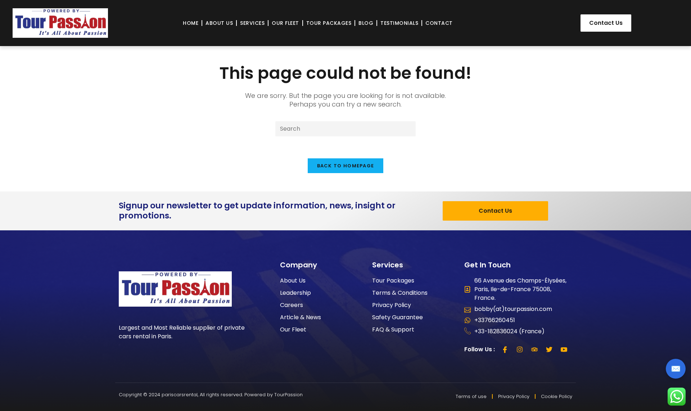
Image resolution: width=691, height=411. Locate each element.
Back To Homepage (345, 165)
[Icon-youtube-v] (563, 349)
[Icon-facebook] (504, 349)
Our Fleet (285, 23)
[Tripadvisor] (534, 349)
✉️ (676, 368)
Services (252, 23)
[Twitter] (549, 349)
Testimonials (399, 23)
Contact (439, 23)
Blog (365, 23)
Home (190, 23)
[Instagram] (519, 349)
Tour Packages (329, 23)
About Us (219, 23)
